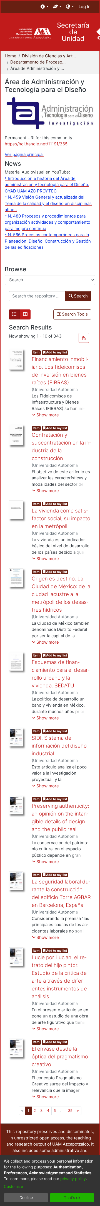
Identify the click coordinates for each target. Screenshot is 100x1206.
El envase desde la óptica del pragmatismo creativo (60, 1057)
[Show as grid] (25, 314)
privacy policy (73, 1178)
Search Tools (74, 314)
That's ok (72, 1197)
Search (80, 296)
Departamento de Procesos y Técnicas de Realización (38, 62)
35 (70, 1110)
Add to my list (56, 352)
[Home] (30, 33)
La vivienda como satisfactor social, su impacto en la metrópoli (61, 518)
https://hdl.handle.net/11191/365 (36, 144)
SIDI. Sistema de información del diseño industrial (59, 746)
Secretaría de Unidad (73, 32)
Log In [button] (85, 6)
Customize (13, 1186)
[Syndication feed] (84, 338)
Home (10, 55)
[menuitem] (44, 7)
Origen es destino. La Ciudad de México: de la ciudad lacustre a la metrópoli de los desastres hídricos (61, 594)
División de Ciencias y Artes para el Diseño (50, 55)
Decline (26, 1197)
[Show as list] (14, 314)
